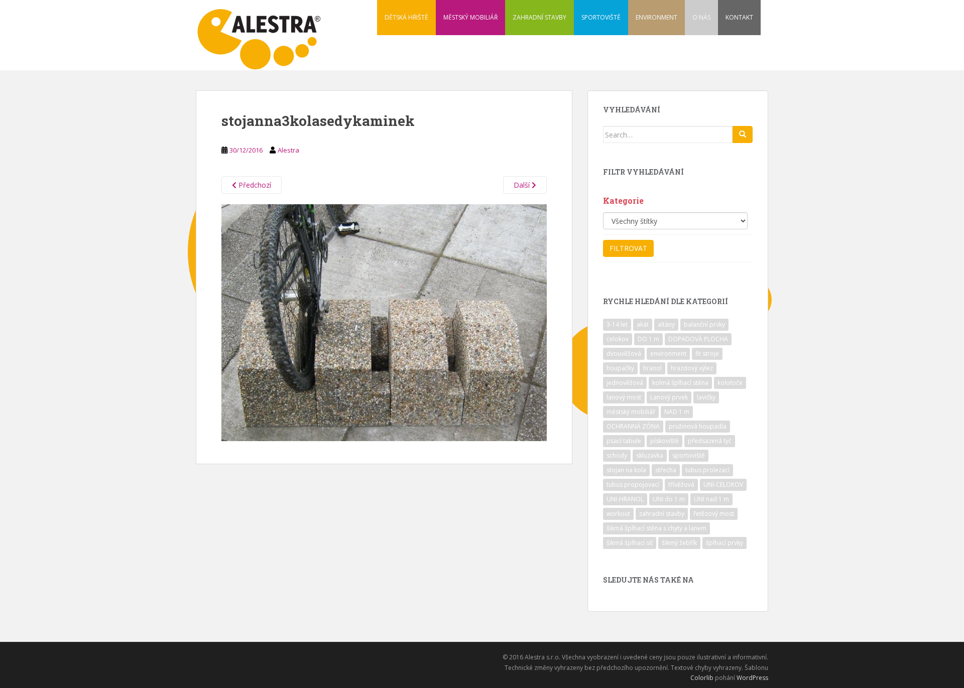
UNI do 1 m (669, 499)
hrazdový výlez (692, 368)
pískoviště (664, 441)
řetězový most (713, 513)
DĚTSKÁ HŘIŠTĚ (406, 17)
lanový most (624, 397)
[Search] (743, 134)
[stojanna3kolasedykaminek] (384, 322)
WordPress (752, 677)
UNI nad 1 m (711, 499)
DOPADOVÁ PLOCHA (698, 339)
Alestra (288, 150)
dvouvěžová (624, 353)
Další (523, 185)
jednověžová (625, 382)
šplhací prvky (724, 542)
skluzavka (649, 455)
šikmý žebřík (679, 542)
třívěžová (681, 484)
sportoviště (688, 455)
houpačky (620, 368)
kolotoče (730, 382)
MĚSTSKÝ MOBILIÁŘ (470, 17)
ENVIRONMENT (656, 17)
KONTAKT (739, 17)
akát (643, 324)
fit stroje (707, 353)
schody (617, 455)
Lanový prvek (669, 397)
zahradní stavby (661, 513)
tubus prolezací (707, 470)
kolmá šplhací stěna (680, 382)
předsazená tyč (710, 441)
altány (666, 324)
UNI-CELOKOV (723, 484)
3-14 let (617, 324)
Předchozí (253, 185)
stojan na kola (626, 470)
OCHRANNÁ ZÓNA (633, 426)
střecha (665, 470)
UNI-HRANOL (625, 499)
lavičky (706, 397)
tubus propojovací (633, 484)
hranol (652, 368)
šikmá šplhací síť (630, 542)
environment (668, 353)
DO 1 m (648, 339)
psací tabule (624, 441)
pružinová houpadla (698, 426)
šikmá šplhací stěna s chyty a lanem (656, 528)
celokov (618, 339)
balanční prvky (704, 324)
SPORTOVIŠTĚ (601, 17)
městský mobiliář (631, 411)
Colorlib (701, 677)
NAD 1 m (676, 411)
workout (618, 513)
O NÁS (701, 17)
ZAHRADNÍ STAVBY (539, 17)
